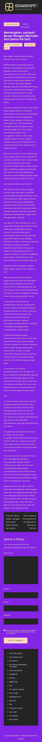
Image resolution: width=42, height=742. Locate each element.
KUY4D (12, 678)
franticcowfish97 (13, 45)
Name (7, 589)
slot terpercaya (16, 657)
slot (11, 685)
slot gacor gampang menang (18, 665)
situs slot (13, 712)
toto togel (13, 693)
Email (7, 602)
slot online (13, 719)
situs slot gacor (16, 653)
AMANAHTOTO (15, 697)
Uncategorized (11, 24)
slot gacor (13, 661)
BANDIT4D (13, 682)
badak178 (13, 674)
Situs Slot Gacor (16, 708)
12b (10, 704)
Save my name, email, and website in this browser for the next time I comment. (21, 632)
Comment (9, 553)
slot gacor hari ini (16, 689)
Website (7, 615)
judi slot (12, 700)
